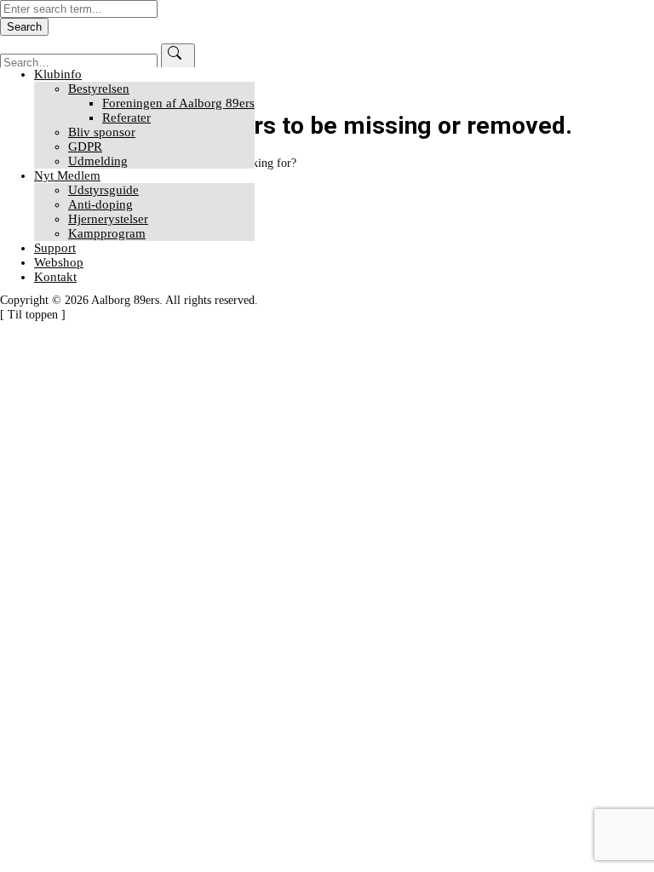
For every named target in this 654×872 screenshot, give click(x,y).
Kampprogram (107, 233)
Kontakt (55, 277)
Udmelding (98, 161)
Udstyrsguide (103, 190)
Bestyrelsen (98, 88)
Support (55, 248)
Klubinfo (58, 74)
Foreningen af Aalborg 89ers (178, 103)
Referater (126, 117)
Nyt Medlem (67, 175)
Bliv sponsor (101, 132)
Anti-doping (100, 204)
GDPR (85, 146)
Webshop (58, 262)
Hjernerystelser (108, 219)
